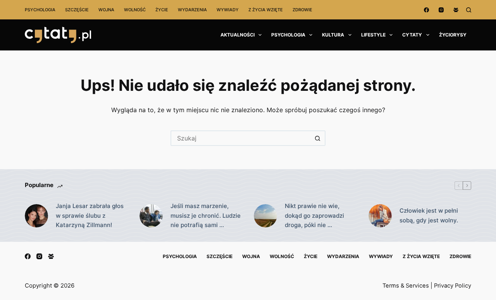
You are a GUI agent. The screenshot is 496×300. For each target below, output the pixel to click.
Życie (161, 9)
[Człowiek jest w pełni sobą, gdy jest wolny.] (380, 215)
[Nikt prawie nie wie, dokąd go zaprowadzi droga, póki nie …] (265, 215)
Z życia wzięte (265, 9)
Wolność (135, 9)
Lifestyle (373, 35)
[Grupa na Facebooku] (455, 9)
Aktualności (237, 35)
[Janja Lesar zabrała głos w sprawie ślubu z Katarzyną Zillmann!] (36, 215)
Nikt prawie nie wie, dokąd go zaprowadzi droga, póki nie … (314, 215)
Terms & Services (405, 285)
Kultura (333, 35)
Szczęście (77, 9)
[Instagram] (441, 9)
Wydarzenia (192, 9)
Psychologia (40, 9)
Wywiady (228, 9)
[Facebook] (426, 9)
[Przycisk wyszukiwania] (318, 138)
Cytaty (412, 35)
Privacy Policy (452, 285)
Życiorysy (453, 35)
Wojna (106, 9)
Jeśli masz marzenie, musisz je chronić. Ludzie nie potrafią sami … (205, 215)
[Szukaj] (468, 9)
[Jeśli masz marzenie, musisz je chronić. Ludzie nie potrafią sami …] (151, 215)
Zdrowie (302, 9)
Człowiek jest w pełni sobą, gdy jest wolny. (429, 215)
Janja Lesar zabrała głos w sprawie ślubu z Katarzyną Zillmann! (90, 215)
